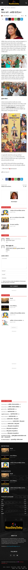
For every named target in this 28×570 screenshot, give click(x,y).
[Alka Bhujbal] (2, 15)
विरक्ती (11, 298)
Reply (7, 242)
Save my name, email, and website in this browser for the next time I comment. (13, 282)
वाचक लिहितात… (13, 306)
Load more (14, 327)
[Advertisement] (14, 346)
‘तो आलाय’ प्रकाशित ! (14, 224)
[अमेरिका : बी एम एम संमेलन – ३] (5, 322)
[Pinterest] (12, 19)
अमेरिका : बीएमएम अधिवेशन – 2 (14, 406)
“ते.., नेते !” (25, 186)
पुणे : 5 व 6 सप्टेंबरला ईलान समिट (17, 217)
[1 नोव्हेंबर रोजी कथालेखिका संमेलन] (5, 212)
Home (2, 7)
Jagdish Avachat (5, 414)
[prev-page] (2, 231)
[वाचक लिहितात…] (5, 308)
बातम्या (5, 7)
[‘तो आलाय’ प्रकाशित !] (5, 226)
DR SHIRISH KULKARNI (5, 435)
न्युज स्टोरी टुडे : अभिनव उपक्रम (17, 439)
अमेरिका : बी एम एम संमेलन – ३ (17, 320)
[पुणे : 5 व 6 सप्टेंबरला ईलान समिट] (5, 219)
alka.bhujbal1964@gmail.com (13, 546)
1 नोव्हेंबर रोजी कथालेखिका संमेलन (17, 210)
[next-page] (4, 231)
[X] (9, 19)
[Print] (18, 19)
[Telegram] (21, 19)
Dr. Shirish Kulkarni (5, 439)
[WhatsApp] (15, 19)
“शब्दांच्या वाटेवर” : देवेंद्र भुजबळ (12, 418)
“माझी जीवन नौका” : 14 (11, 409)
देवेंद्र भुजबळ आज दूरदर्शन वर (13, 426)
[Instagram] (14, 555)
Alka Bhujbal (6, 15)
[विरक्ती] (5, 300)
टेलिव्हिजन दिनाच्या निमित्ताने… (6, 186)
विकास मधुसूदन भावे (9, 245)
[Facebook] (6, 19)
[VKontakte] (17, 555)
